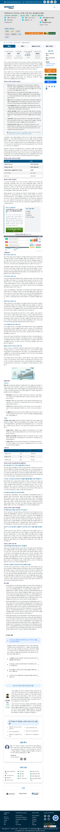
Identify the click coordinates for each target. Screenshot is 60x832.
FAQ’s (17, 823)
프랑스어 (7, 34)
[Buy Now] (50, 33)
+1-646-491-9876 (28, 2)
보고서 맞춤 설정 (50, 78)
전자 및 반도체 (17, 42)
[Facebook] (44, 2)
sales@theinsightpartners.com (13, 2)
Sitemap (34, 824)
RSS (5, 822)
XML (5, 824)
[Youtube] (49, 820)
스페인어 (18, 31)
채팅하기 (51, 82)
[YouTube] (55, 2)
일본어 (20, 34)
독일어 (12, 31)
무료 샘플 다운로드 (33, 33)
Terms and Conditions (21, 817)
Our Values (18, 824)
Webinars (34, 821)
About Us (6, 817)
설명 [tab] (10, 46)
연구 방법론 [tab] (50, 46)
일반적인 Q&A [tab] (36, 46)
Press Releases (35, 815)
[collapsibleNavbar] (54, 7)
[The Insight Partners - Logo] (10, 7)
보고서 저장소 (10, 42)
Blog (33, 823)
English (7, 31)
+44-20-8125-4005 (37, 2)
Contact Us (6, 818)
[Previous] (20, 759)
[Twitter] (48, 2)
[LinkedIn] (51, 2)
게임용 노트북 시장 (26, 42)
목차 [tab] (23, 46)
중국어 (7, 37)
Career (5, 820)
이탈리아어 (14, 34)
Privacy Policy (19, 815)
